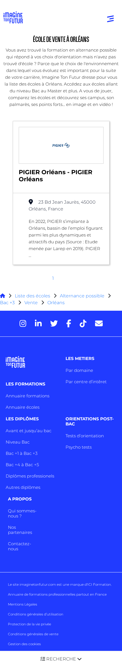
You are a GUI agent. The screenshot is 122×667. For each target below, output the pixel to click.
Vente (31, 302)
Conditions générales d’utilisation (35, 614)
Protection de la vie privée (29, 624)
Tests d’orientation (85, 435)
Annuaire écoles (22, 407)
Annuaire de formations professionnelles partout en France (57, 594)
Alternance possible (82, 296)
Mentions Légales (22, 604)
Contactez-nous (19, 546)
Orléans (56, 302)
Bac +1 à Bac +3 (21, 453)
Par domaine (79, 370)
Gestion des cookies (24, 644)
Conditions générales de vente (33, 634)
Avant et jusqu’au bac (28, 430)
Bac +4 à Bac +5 (22, 464)
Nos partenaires (20, 530)
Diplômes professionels (30, 476)
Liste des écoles (32, 296)
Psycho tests (79, 447)
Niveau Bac (18, 442)
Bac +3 (7, 302)
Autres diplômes (23, 487)
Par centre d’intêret (86, 381)
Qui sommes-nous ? (22, 513)
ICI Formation (99, 584)
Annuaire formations (27, 396)
